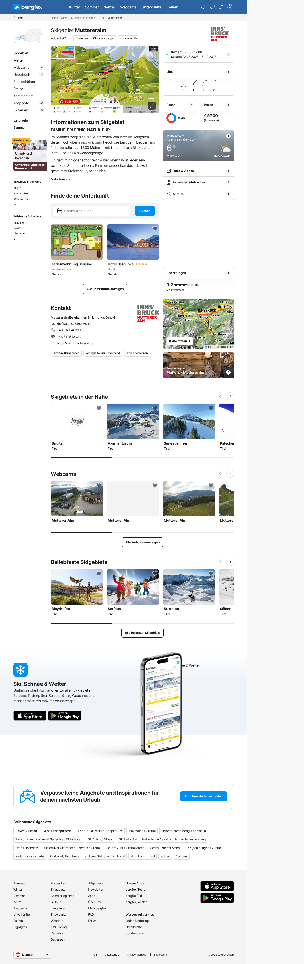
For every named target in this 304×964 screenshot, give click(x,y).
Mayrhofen (19, 233)
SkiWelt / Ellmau (26, 831)
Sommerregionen (62, 896)
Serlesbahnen (21, 198)
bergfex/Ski (134, 896)
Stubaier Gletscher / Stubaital (105, 856)
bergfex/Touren (136, 889)
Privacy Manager (137, 954)
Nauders (182, 856)
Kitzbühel (18, 222)
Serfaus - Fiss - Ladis (29, 856)
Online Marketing (137, 921)
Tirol (101, 17)
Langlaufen (21, 120)
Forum (92, 921)
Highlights (20, 927)
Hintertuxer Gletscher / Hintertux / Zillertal (72, 848)
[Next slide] (230, 396)
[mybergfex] (229, 7)
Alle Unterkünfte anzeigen (105, 289)
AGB (94, 954)
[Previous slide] (220, 396)
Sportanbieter (135, 933)
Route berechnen (137, 353)
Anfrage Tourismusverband (103, 353)
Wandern (57, 921)
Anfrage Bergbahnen (66, 353)
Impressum (160, 954)
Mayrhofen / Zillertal (142, 831)
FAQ (91, 914)
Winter (74, 7)
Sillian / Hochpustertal (57, 831)
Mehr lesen (59, 179)
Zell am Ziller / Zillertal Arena (125, 848)
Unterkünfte (151, 7)
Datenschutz (112, 954)
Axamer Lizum (21, 193)
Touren (172, 7)
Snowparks (58, 914)
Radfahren (58, 933)
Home (54, 17)
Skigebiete (58, 889)
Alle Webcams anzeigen (142, 542)
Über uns (94, 902)
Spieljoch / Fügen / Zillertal (203, 848)
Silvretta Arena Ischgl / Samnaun (183, 831)
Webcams (128, 7)
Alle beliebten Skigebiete (142, 632)
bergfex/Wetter (136, 902)
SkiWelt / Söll (127, 839)
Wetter (109, 7)
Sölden (17, 228)
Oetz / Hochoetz (26, 848)
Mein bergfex (97, 908)
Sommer (92, 7)
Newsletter (95, 889)
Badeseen (58, 939)
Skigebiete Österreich (83, 17)
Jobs (91, 896)
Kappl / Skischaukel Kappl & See (100, 831)
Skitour (55, 902)
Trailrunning (59, 927)
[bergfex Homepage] (27, 7)
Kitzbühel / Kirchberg (64, 856)
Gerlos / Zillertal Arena (165, 848)
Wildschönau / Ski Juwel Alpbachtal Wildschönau (48, 839)
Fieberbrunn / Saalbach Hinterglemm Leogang (174, 839)
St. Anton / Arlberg (100, 839)
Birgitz (17, 188)
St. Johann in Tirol (142, 856)
